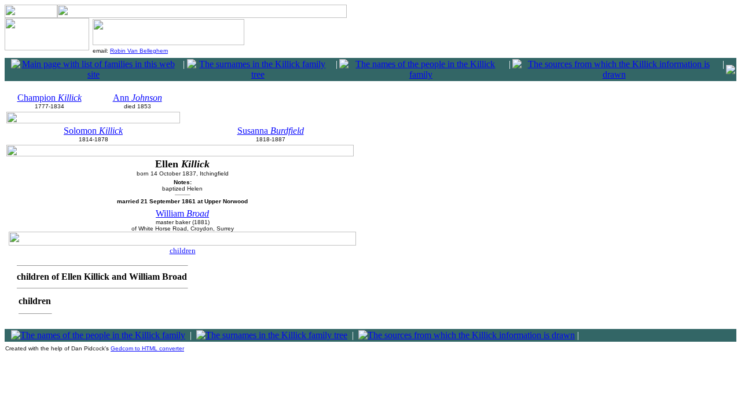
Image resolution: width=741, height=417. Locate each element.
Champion (49, 98)
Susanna (270, 131)
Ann (137, 98)
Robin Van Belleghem (139, 50)
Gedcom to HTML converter (147, 348)
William (182, 213)
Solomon (93, 131)
